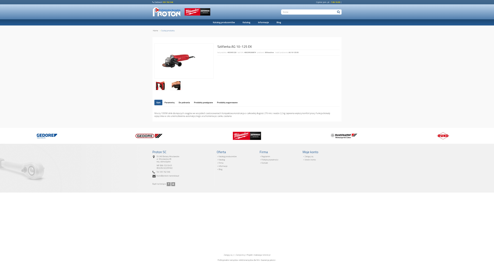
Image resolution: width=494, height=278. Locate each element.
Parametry (170, 102)
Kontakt (265, 163)
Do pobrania (184, 102)
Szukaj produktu (168, 30)
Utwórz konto (310, 159)
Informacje (263, 22)
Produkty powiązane (203, 102)
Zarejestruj (240, 255)
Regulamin (266, 156)
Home (155, 30)
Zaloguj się (309, 156)
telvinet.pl (266, 255)
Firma (221, 163)
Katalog (246, 22)
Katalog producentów (224, 22)
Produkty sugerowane (227, 102)
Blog (279, 22)
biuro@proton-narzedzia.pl (168, 176)
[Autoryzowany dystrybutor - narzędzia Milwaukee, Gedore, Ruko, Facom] (166, 12)
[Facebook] (169, 184)
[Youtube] (173, 184)
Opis (158, 102)
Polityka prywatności (270, 159)
